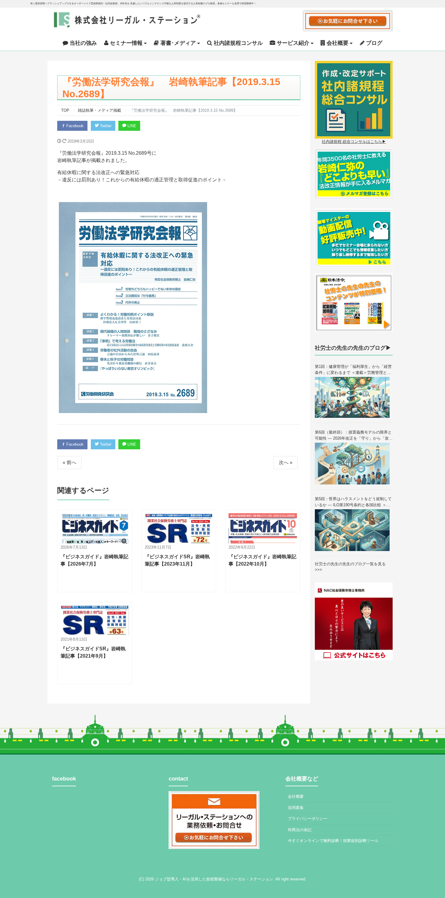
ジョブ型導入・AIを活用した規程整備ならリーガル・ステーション (214, 879)
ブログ (373, 43)
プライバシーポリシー (307, 818)
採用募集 (296, 807)
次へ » (285, 462)
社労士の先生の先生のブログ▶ (353, 348)
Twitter (105, 126)
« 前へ (69, 462)
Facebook (74, 126)
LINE (131, 126)
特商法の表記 (300, 829)
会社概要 (296, 796)
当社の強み (82, 43)
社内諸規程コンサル (237, 43)
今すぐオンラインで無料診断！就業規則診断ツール (333, 840)
